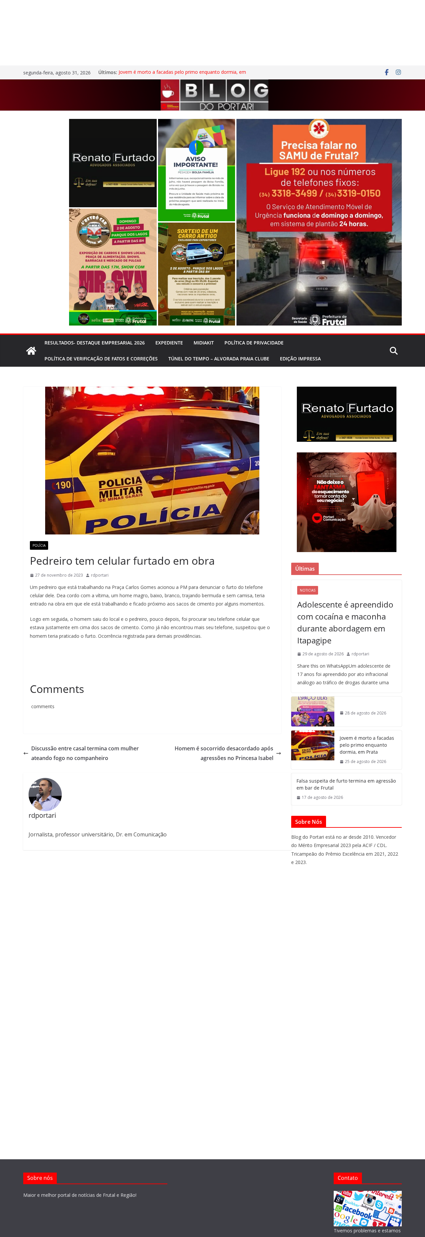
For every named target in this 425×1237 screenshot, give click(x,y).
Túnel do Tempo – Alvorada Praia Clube (218, 358)
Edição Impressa (300, 358)
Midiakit (204, 342)
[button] (113, 163)
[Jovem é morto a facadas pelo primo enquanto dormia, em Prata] (312, 749)
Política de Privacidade (254, 342)
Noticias (307, 590)
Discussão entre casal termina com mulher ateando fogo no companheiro (85, 753)
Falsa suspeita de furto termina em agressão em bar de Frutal (346, 784)
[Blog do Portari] (31, 351)
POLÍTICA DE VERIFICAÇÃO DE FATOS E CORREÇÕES (101, 358)
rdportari (100, 575)
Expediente (169, 342)
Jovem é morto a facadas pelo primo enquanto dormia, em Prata (367, 745)
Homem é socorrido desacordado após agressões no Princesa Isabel (224, 753)
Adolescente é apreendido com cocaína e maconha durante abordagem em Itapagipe (345, 622)
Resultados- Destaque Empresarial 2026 (94, 342)
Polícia (39, 545)
